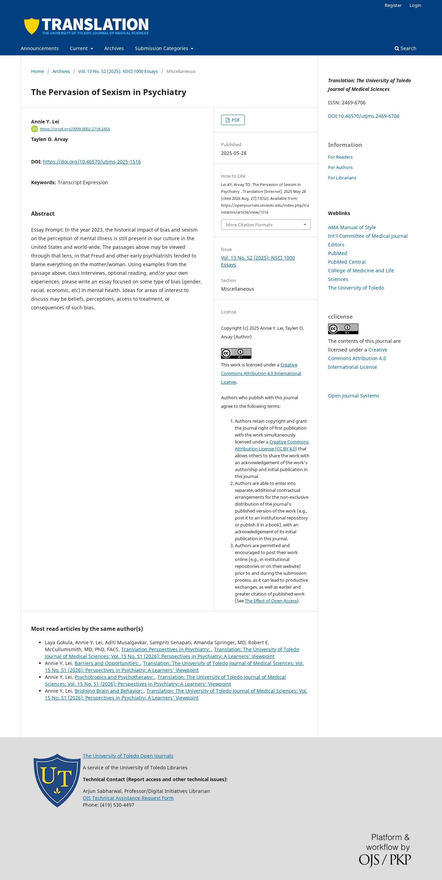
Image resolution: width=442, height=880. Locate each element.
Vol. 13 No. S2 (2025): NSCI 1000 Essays (118, 71)
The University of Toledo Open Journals (128, 755)
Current (79, 48)
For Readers (340, 157)
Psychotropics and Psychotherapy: (115, 677)
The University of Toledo (356, 287)
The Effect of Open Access (271, 601)
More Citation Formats (249, 225)
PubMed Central (347, 262)
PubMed (337, 253)
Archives (114, 48)
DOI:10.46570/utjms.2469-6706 (364, 116)
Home (37, 71)
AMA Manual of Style (352, 227)
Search (407, 48)
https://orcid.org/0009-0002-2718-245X (75, 129)
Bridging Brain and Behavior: (109, 690)
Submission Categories (162, 48)
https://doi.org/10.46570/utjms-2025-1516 (92, 161)
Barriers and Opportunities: (107, 663)
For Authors (340, 167)
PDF (235, 120)
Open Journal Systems (353, 395)
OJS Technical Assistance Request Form (128, 798)
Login (415, 5)
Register (393, 5)
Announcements (40, 48)
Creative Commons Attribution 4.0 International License (261, 373)
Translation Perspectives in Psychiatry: (166, 649)
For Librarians (342, 178)
